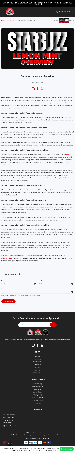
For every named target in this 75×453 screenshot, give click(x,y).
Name (2, 281)
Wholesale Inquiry (37, 400)
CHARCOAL (37, 364)
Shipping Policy (37, 395)
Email (40, 281)
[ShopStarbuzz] (9, 11)
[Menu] (2, 12)
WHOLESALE (37, 373)
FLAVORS (37, 356)
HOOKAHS (37, 359)
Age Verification (37, 392)
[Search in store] (73, 12)
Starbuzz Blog (11, 20)
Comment (3, 289)
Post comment (8, 301)
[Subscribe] (53, 324)
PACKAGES (37, 367)
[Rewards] (7, 443)
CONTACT (37, 370)
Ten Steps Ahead (44, 438)
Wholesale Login (37, 386)
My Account (37, 389)
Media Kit (38, 403)
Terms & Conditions (37, 397)
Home (3, 20)
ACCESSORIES (37, 362)
